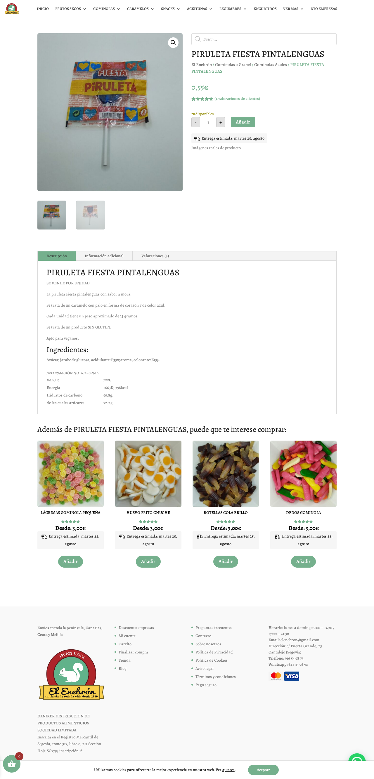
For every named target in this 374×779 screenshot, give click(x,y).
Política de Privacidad (214, 652)
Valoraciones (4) (155, 256)
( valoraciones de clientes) (237, 98)
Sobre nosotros (208, 644)
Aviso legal (204, 668)
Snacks (168, 9)
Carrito (125, 644)
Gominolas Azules (270, 64)
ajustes (228, 770)
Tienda (125, 660)
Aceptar (263, 770)
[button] (173, 42)
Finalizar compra (133, 652)
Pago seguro (206, 685)
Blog (123, 668)
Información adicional (104, 256)
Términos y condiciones (215, 676)
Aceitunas (197, 9)
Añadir (243, 122)
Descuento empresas (136, 627)
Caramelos (138, 9)
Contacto (203, 636)
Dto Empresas (324, 9)
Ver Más (290, 9)
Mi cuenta (127, 636)
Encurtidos (265, 9)
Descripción (56, 256)
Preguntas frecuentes (213, 627)
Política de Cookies (211, 660)
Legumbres (230, 9)
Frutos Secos (68, 9)
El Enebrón (201, 64)
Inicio (43, 9)
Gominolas (104, 9)
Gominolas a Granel (233, 64)
